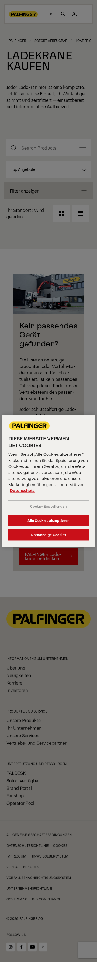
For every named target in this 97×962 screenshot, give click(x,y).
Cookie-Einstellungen (48, 506)
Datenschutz (22, 490)
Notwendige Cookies (48, 534)
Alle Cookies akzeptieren (48, 520)
